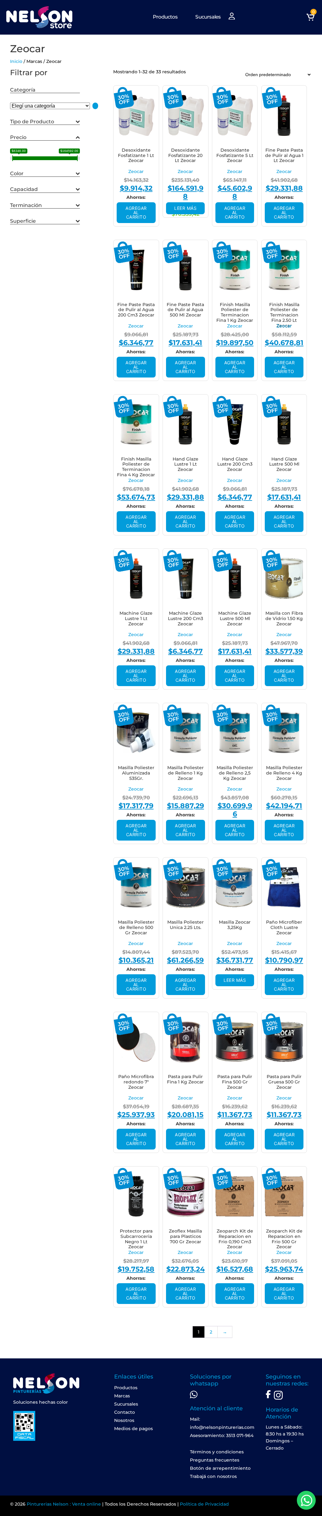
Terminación (26, 205)
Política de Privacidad (204, 1504)
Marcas (122, 1396)
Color (17, 173)
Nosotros (124, 1420)
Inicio (16, 61)
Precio (18, 137)
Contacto (124, 1412)
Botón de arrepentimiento (220, 1468)
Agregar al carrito (136, 212)
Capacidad (24, 189)
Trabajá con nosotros (213, 1476)
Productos (165, 17)
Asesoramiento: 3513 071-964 (221, 1435)
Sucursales (207, 17)
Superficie (23, 221)
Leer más (185, 208)
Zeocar (136, 171)
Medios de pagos (133, 1428)
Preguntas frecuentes (214, 1460)
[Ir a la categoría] (95, 106)
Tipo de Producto (32, 122)
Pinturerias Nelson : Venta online (64, 1504)
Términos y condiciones (217, 1452)
